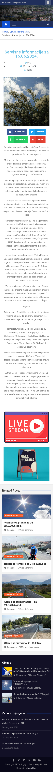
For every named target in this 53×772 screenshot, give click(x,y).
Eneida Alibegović (38, 675)
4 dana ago (12, 647)
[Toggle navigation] (14, 24)
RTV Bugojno (14, 10)
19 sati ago (21, 675)
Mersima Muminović (30, 647)
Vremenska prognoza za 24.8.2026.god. (25, 682)
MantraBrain (31, 768)
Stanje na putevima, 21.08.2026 (22, 643)
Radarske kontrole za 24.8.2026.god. (25, 563)
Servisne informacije (14, 515)
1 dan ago (11, 530)
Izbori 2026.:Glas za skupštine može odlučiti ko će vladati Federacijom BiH (31, 670)
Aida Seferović (26, 530)
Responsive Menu (48, 2)
